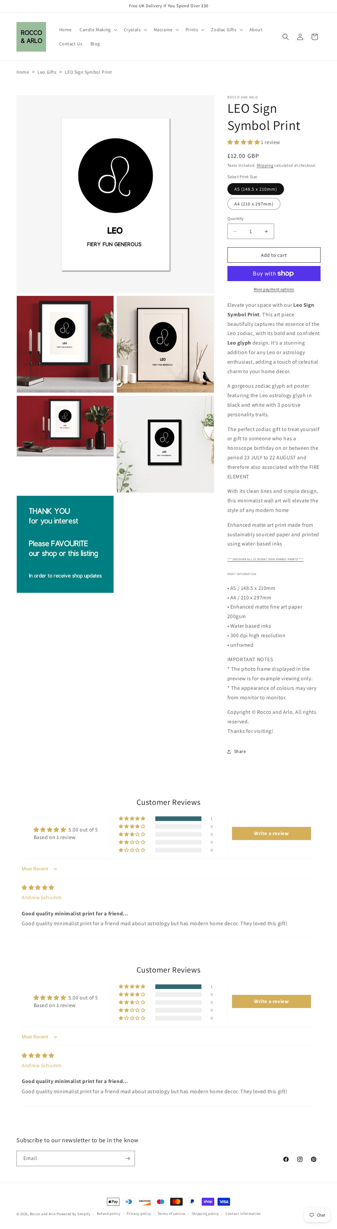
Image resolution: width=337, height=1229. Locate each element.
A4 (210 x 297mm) (253, 204)
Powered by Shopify (74, 1214)
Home (22, 72)
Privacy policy (139, 1213)
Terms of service (171, 1213)
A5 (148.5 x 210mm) (255, 189)
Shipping (265, 165)
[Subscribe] (127, 1158)
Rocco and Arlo (43, 1214)
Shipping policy (205, 1213)
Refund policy (108, 1213)
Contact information (243, 1213)
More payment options (274, 289)
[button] (98, 29)
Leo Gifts (47, 72)
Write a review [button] (271, 833)
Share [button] (240, 751)
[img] (38, 887)
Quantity (235, 218)
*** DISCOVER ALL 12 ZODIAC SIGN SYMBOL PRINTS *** (265, 559)
